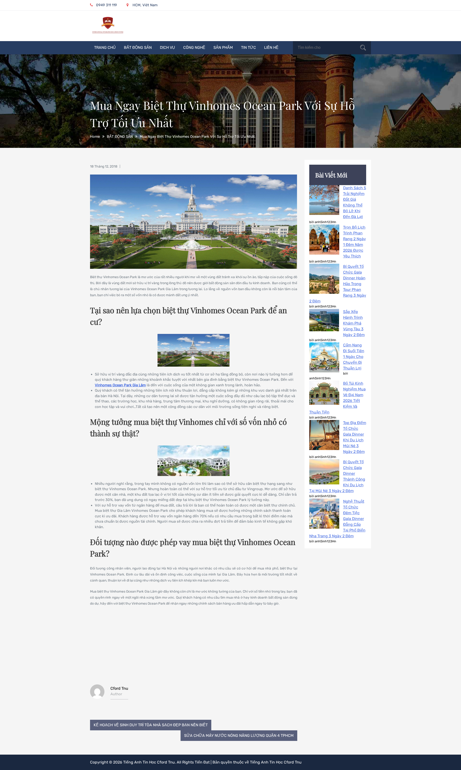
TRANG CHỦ (105, 47)
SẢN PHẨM (223, 47)
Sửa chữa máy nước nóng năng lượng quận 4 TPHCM (239, 735)
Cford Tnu (119, 688)
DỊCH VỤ (167, 47)
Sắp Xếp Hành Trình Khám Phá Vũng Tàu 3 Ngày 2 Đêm (354, 323)
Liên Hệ (271, 47)
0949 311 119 (106, 5)
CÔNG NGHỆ (194, 47)
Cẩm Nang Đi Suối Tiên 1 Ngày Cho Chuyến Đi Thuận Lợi (353, 356)
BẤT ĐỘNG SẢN (138, 47)
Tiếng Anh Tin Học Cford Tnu (149, 762)
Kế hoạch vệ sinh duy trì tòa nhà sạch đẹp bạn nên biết (151, 725)
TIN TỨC (248, 47)
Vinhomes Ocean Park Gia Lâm (120, 385)
